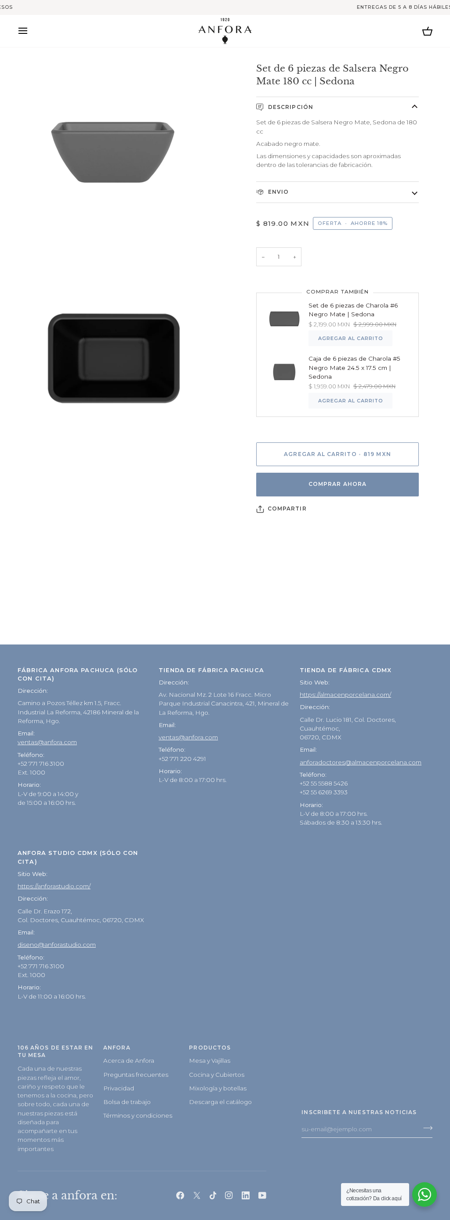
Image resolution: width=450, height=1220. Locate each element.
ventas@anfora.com (47, 742)
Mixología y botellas (218, 1088)
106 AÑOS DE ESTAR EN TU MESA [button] (55, 1052)
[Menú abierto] (31, 31)
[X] (197, 1195)
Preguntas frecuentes (135, 1074)
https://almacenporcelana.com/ (345, 694)
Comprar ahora (337, 484)
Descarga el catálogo (220, 1101)
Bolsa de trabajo (127, 1101)
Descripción (289, 107)
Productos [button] (210, 1048)
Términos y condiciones (137, 1115)
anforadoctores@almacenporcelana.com (360, 762)
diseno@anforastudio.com (57, 944)
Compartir (287, 509)
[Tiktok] (213, 1195)
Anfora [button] (116, 1048)
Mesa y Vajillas (209, 1060)
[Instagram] (229, 1195)
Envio (277, 192)
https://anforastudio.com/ (54, 886)
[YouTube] (262, 1195)
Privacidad (118, 1088)
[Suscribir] (425, 1128)
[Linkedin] (246, 1195)
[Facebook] (180, 1195)
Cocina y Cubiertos (216, 1074)
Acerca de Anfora (128, 1060)
